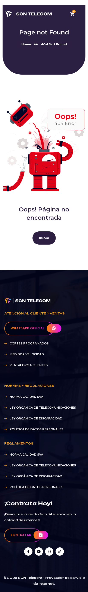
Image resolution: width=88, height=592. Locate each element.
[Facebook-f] (28, 551)
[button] (28, 503)
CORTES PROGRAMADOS (29, 343)
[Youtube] (39, 551)
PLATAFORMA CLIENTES (29, 365)
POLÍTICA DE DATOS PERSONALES (36, 429)
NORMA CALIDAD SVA (26, 397)
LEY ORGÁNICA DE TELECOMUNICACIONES (43, 407)
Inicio (44, 238)
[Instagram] (49, 551)
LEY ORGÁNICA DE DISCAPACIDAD (36, 418)
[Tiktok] (60, 551)
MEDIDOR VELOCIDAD (27, 354)
